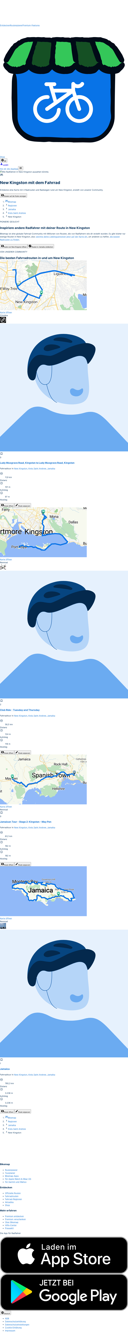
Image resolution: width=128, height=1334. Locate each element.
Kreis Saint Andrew (17, 213)
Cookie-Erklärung (13, 1327)
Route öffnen (8, 506)
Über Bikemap (11, 1222)
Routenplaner (16, 25)
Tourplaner (10, 1173)
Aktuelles (9, 1202)
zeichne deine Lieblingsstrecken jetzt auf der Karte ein (61, 236)
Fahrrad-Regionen (13, 1199)
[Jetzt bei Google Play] (64, 1292)
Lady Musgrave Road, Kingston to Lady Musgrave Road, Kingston (37, 462)
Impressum (10, 1330)
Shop (7, 1205)
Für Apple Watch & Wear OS (18, 1179)
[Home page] (64, 12)
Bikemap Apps (12, 1176)
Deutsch (7, 1314)
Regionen (12, 205)
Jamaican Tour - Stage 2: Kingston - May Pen (25, 821)
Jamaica (5, 1068)
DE (5, 161)
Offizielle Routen (13, 1193)
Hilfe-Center (11, 1225)
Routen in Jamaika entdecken (42, 247)
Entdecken (5, 25)
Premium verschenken (15, 1219)
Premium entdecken (14, 1216)
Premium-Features (31, 25)
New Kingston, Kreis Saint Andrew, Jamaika (34, 468)
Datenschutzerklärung (15, 1321)
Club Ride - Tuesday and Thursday (20, 710)
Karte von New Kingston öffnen (15, 247)
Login (5, 164)
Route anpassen (24, 506)
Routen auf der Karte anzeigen (15, 196)
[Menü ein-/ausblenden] (20, 168)
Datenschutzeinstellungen (17, 1324)
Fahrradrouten (11, 1196)
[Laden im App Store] (64, 1255)
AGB (7, 1318)
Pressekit (9, 1228)
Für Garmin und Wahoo (15, 1182)
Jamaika (12, 209)
